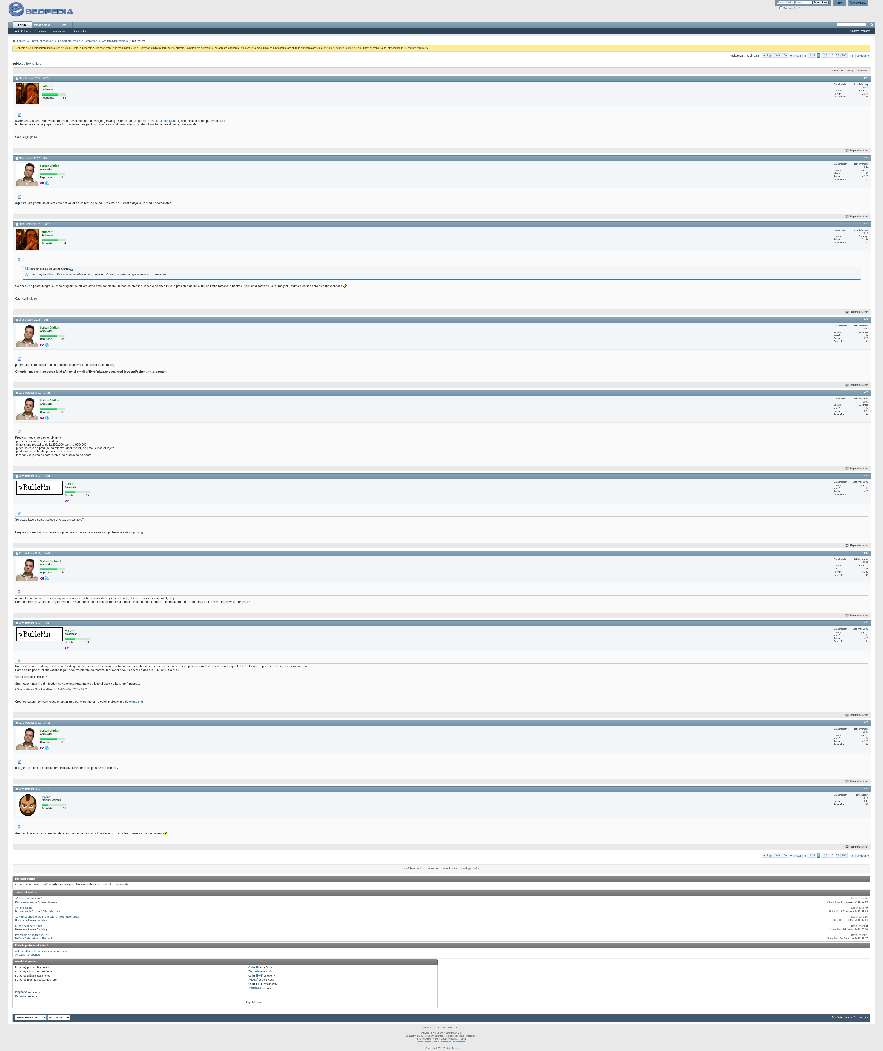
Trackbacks (254, 988)
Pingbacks (21, 992)
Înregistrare (858, 3)
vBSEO (452, 1039)
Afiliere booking (415, 868)
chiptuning (136, 532)
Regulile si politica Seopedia (339, 48)
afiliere (19, 951)
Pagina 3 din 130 (776, 55)
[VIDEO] (253, 979)
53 (837, 55)
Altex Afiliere (32, 64)
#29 (866, 722)
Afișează (861, 70)
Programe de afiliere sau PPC (32, 935)
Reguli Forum (254, 1002)
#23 (866, 223)
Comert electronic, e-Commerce (77, 41)
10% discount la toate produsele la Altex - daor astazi (47, 916)
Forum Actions (60, 31)
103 (844, 55)
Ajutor (839, 3)
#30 (866, 788)
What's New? (42, 25)
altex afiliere (39, 951)
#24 (866, 319)
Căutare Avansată (860, 30)
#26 (866, 475)
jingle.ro (31, 137)
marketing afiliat (58, 951)
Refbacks (20, 996)
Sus (866, 1017)
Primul (797, 55)
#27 (866, 553)
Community (40, 31)
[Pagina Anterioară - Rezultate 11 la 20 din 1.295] (805, 56)
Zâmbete (254, 971)
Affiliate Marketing (113, 41)
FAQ (16, 31)
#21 (866, 78)
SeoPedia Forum (842, 1017)
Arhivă (858, 1017)
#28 (866, 622)
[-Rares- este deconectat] (39, 488)
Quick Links (79, 31)
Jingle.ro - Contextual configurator (156, 121)
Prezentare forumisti (415, 48)
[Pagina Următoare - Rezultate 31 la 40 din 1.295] (853, 56)
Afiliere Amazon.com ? (29, 898)
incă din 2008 (63, 48)
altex (28, 951)
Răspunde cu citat (859, 150)
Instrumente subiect (840, 70)
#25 (866, 392)
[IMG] (259, 975)
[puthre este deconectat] (27, 93)
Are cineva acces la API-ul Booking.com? (452, 868)
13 (831, 55)
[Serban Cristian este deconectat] (27, 174)
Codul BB (253, 967)
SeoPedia (453, 1048)
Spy (63, 25)
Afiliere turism (23, 907)
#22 (866, 157)
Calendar (26, 31)
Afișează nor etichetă (27, 954)
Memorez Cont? (791, 8)
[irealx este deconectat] (27, 804)
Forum (22, 25)
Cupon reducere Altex (28, 926)
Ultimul (861, 55)
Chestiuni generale (42, 41)
